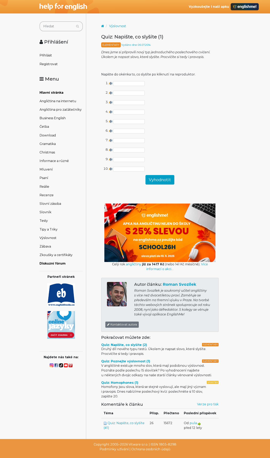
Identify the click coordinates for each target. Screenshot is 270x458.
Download (48, 135)
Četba (44, 127)
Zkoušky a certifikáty (56, 255)
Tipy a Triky (49, 229)
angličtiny (133, 264)
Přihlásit (46, 55)
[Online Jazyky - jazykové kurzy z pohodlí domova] (61, 325)
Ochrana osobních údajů (150, 449)
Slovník (45, 212)
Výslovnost (48, 238)
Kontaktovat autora (123, 324)
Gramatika (48, 144)
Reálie (44, 187)
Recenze (47, 195)
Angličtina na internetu (58, 101)
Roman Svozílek (179, 284)
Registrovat (49, 64)
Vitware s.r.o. (138, 444)
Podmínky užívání (114, 449)
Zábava (45, 246)
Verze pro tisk (208, 404)
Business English (53, 118)
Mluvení (46, 169)
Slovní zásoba (50, 204)
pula (193, 423)
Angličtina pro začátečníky (61, 109)
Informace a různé (54, 161)
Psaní (44, 178)
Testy (44, 221)
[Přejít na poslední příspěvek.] (199, 424)
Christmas (47, 152)
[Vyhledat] (77, 26)
